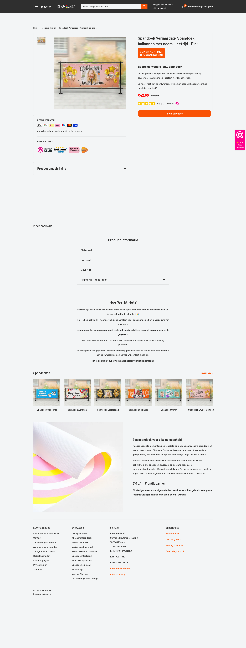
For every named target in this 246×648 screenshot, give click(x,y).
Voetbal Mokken (80, 573)
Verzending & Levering (45, 542)
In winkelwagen (174, 113)
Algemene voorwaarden (45, 546)
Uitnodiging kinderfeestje (85, 578)
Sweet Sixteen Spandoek (84, 551)
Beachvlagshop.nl (175, 551)
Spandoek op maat (81, 564)
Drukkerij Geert (173, 539)
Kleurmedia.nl (173, 533)
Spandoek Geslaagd (82, 555)
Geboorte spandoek (82, 560)
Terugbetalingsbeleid (44, 551)
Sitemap (37, 569)
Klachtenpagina (41, 560)
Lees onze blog (117, 574)
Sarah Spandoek (80, 542)
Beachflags (77, 569)
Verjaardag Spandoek (82, 546)
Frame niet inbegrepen (94, 279)
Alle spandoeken (80, 533)
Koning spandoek (174, 545)
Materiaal (86, 250)
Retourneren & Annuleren (46, 533)
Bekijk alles (207, 373)
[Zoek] (144, 6)
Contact (37, 537)
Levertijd (86, 269)
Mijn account (159, 8)
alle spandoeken (49, 28)
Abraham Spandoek (81, 537)
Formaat (86, 260)
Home (36, 28)
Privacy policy (40, 564)
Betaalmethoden (41, 555)
